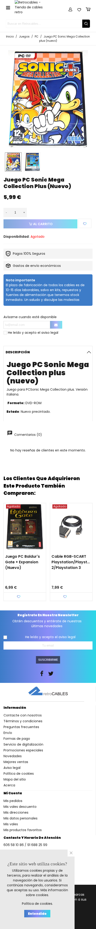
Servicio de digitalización (23, 744)
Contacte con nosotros (22, 715)
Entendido (37, 913)
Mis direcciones (15, 812)
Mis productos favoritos (22, 830)
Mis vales (10, 824)
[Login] (70, 8)
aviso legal (49, 332)
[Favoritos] (79, 8)
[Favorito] (85, 223)
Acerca (9, 785)
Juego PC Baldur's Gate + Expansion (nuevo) (22, 562)
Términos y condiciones (22, 721)
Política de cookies (18, 773)
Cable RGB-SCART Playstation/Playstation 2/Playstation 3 (71, 562)
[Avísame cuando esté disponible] (56, 325)
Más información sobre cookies (47, 892)
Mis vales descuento (20, 806)
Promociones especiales (23, 750)
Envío (7, 732)
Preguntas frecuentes (21, 727)
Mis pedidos (12, 800)
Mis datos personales (20, 818)
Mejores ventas (15, 762)
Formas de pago (16, 738)
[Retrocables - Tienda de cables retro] (31, 7)
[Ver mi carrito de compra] (88, 8)
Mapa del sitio (14, 779)
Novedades (12, 756)
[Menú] (7, 7)
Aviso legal (12, 767)
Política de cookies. (37, 903)
